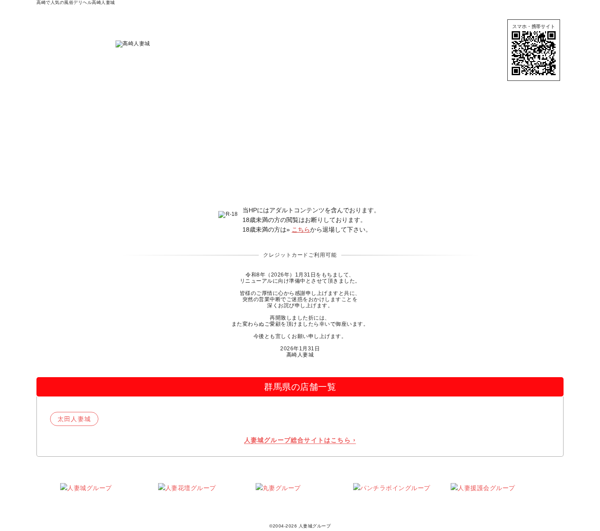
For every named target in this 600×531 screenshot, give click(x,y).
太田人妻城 (74, 418)
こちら (301, 229)
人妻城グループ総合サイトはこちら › (300, 440)
